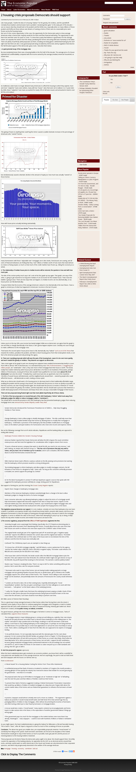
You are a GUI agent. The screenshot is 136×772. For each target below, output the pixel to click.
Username (106, 15)
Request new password (110, 23)
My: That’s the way (110, 53)
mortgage (7, 748)
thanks (106, 33)
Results (105, 93)
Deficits (106, 65)
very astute (107, 38)
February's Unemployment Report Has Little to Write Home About (88, 284)
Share (66, 751)
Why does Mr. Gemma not (112, 55)
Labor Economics (19, 10)
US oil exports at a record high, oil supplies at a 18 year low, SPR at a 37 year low (88, 192)
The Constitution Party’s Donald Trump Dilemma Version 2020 (87, 84)
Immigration (108, 62)
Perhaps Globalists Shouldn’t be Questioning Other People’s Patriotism (89, 90)
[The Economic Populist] (3, 6)
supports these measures (19, 614)
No (112, 83)
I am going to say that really (113, 57)
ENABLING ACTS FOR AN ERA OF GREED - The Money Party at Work (88, 200)
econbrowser (9, 661)
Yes (112, 79)
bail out (35, 748)
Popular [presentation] (106, 100)
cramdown (28, 748)
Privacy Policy (68, 764)
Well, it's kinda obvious (111, 45)
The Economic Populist (22, 3)
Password (106, 19)
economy (21, 748)
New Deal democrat (15, 20)
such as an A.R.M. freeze (63, 351)
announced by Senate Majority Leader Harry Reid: (31, 402)
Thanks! (106, 35)
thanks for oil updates (111, 43)
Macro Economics (33, 10)
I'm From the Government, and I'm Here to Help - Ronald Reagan (88, 186)
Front (3, 10)
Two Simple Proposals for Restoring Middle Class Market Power (88, 217)
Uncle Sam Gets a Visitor (86, 211)
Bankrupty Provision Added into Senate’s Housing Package (23, 436)
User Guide (83, 165)
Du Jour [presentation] (115, 100)
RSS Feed (55, 10)
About (9, 10)
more (132, 67)
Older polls (106, 91)
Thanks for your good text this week (115, 50)
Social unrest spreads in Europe (88, 173)
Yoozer (106, 48)
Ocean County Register (40, 485)
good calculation (109, 31)
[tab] (106, 100)
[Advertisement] (86, 44)
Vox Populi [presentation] (124, 100)
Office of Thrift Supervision (38, 521)
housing (14, 748)
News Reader (45, 10)
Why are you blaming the (112, 60)
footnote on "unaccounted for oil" (115, 40)
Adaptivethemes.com (75, 770)
